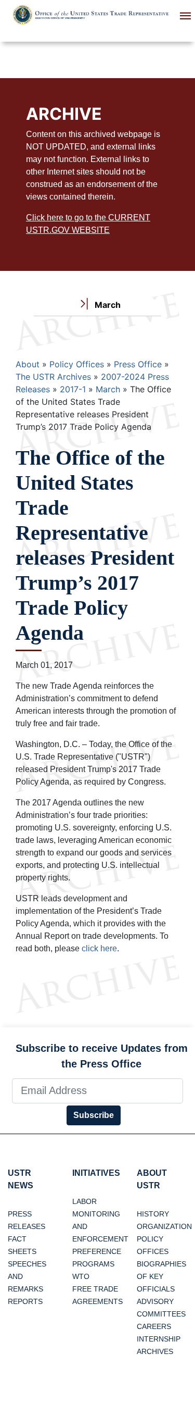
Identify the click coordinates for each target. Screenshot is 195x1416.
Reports (25, 1301)
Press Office (138, 364)
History (153, 1214)
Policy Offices (76, 364)
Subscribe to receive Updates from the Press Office (102, 1056)
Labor (84, 1201)
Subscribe (93, 1115)
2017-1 (73, 389)
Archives (155, 1351)
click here (99, 948)
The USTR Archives (53, 376)
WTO (80, 1276)
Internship (158, 1339)
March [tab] (107, 305)
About (28, 364)
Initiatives (96, 1173)
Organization (164, 1226)
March (108, 389)
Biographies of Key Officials (161, 1276)
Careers (154, 1326)
